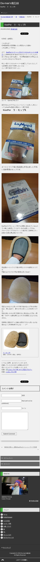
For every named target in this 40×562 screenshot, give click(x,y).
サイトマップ (7, 547)
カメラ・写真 (7, 523)
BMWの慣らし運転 (10, 447)
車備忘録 (14, 29)
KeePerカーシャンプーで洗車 (27, 447)
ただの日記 (6, 521)
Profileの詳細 (34, 501)
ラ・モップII (6, 352)
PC (4, 532)
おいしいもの (7, 535)
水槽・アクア (7, 526)
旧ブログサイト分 (8, 537)
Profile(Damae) (7, 517)
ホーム (5, 514)
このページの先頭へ (22, 560)
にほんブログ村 (11, 372)
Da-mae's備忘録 (9, 3)
